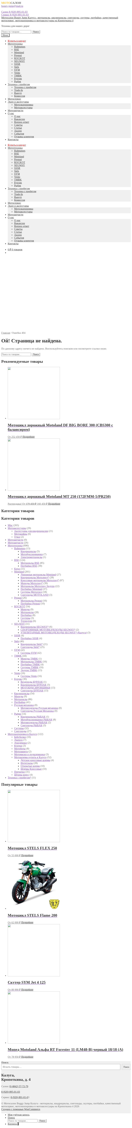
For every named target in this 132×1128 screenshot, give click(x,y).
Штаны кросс (21, 774)
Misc (10, 525)
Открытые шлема (30, 766)
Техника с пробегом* (19, 777)
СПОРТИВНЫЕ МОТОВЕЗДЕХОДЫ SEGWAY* (48, 629)
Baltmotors (19, 46)
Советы (18, 125)
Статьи (18, 127)
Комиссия (19, 96)
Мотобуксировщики (32, 554)
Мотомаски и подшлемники (29, 754)
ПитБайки (19, 702)
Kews (17, 568)
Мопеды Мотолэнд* (32, 583)
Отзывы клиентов (24, 136)
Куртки (18, 745)
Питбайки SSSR (29, 638)
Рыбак (17, 81)
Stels (16, 67)
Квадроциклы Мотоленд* (35, 577)
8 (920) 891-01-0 (19, 1097)
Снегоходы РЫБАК (31, 725)
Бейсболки (20, 737)
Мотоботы (20, 748)
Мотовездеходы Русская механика (39, 708)
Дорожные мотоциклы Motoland (38, 574)
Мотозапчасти (15, 110)
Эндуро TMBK (29, 670)
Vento (17, 72)
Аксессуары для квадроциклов (31, 531)
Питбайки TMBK (30, 664)
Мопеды (25, 609)
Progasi (18, 55)
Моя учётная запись (18, 1114)
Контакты (13, 139)
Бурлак (18, 78)
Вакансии (19, 119)
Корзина (13, 1124)
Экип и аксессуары (18, 101)
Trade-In (18, 90)
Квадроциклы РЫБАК (33, 716)
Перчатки (19, 771)
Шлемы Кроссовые (31, 769)
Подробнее (29, 436)
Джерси (18, 740)
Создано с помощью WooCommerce (20, 1109)
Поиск (36, 32)
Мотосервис (14, 98)
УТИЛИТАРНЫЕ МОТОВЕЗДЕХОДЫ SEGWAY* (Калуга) (54, 632)
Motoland (19, 52)
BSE (16, 49)
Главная (5, 332)
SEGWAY (19, 61)
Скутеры (25, 618)
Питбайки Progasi (30, 603)
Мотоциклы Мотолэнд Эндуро (38, 586)
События (19, 133)
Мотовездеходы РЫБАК (34, 722)
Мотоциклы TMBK (31, 661)
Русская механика (24, 705)
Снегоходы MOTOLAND (35, 594)
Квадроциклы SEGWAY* (35, 626)
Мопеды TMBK (29, 658)
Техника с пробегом (19, 84)
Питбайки (26, 615)
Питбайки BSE (29, 565)
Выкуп (18, 93)
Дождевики (20, 742)
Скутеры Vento (29, 676)
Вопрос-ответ (21, 122)
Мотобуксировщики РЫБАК (36, 719)
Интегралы (27, 763)
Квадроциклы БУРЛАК (33, 684)
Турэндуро (26, 621)
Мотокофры (20, 534)
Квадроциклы (21, 693)
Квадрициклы (28, 551)
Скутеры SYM (29, 653)
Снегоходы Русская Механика (37, 711)
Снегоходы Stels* (30, 647)
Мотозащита (21, 751)
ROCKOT (19, 58)
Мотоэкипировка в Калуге (22, 734)
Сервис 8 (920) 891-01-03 (15, 14)
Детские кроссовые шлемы (35, 760)
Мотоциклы (27, 612)
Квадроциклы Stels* (32, 644)
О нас (11, 113)
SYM (17, 69)
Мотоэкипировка (23, 104)
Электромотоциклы (31, 557)
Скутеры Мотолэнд (31, 592)
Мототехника (15, 43)
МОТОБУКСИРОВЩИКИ (35, 687)
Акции (18, 130)
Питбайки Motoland (31, 589)
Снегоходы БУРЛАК (32, 690)
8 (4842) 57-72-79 (18, 1086)
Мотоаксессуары (23, 107)
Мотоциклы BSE (30, 563)
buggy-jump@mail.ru (12, 6)
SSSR (17, 64)
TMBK (18, 75)
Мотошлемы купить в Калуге (30, 757)
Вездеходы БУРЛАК (32, 682)
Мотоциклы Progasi (31, 600)
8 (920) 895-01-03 (10, 1091)
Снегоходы (20, 731)
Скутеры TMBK (29, 667)
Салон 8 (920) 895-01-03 (14, 11)
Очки (17, 536)
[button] (66, 323)
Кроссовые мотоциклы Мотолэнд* (40, 580)
